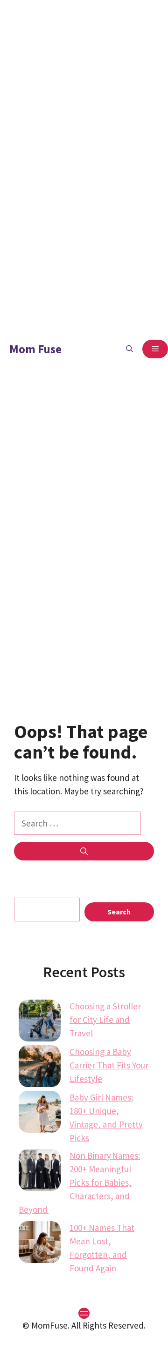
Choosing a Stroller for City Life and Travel (105, 1020)
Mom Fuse (35, 349)
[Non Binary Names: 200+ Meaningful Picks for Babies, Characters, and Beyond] (40, 1172)
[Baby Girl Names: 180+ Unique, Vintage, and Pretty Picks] (40, 1113)
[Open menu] (84, 1313)
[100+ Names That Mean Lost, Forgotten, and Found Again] (40, 1244)
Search (119, 911)
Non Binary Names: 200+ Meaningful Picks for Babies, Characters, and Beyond (79, 1182)
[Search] (84, 851)
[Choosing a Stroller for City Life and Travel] (40, 1022)
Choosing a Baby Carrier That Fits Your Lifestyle (109, 1065)
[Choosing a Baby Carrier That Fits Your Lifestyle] (40, 1068)
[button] (129, 349)
